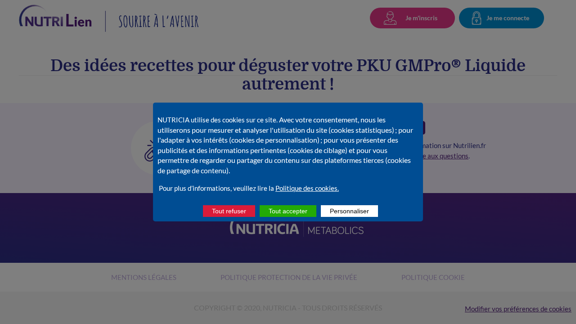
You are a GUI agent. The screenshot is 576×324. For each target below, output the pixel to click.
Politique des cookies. (307, 188)
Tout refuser (229, 211)
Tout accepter (288, 211)
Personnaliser (349, 211)
